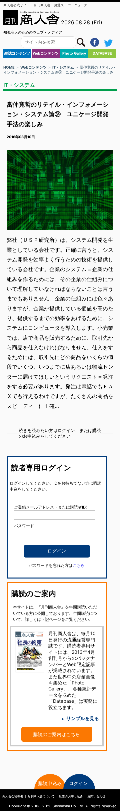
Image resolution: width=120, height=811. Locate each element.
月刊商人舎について (41, 796)
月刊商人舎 (42, 5)
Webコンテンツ (46, 53)
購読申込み (50, 783)
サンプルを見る (82, 718)
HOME (9, 67)
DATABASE (102, 53)
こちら (79, 565)
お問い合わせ (96, 796)
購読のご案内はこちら (56, 734)
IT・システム (63, 67)
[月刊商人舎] (31, 17)
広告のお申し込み (71, 796)
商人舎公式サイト (16, 5)
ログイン (78, 783)
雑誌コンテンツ (17, 53)
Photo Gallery (74, 53)
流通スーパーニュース (70, 5)
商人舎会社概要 (12, 796)
